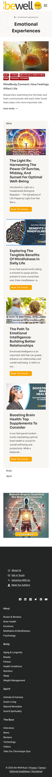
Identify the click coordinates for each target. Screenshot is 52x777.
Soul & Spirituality (12, 711)
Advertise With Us (21, 580)
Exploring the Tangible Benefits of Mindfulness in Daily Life (25, 257)
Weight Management (14, 680)
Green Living (9, 702)
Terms (41, 767)
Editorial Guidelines (20, 771)
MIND (6, 78)
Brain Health (9, 621)
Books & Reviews (12, 617)
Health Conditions (12, 666)
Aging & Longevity (12, 652)
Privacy (33, 767)
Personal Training (19, 78)
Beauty (7, 657)
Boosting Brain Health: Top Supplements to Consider (23, 421)
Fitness (14, 75)
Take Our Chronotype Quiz (17, 751)
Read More (10, 108)
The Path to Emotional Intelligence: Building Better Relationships (22, 337)
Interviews (8, 728)
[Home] (15, 17)
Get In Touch (18, 575)
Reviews (7, 737)
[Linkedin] (25, 599)
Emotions (8, 626)
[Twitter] (35, 599)
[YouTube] (46, 599)
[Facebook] (20, 599)
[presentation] (26, 56)
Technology (9, 742)
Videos (7, 746)
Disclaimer (37, 771)
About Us (16, 570)
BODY (6, 75)
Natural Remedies (12, 706)
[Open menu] (45, 5)
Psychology (9, 635)
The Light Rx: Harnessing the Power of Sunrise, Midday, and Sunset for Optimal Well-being (26, 171)
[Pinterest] (40, 599)
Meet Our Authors (21, 585)
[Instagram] (30, 599)
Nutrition (7, 671)
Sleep (6, 675)
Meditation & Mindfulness (32, 75)
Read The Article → (21, 209)
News (6, 732)
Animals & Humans (13, 697)
